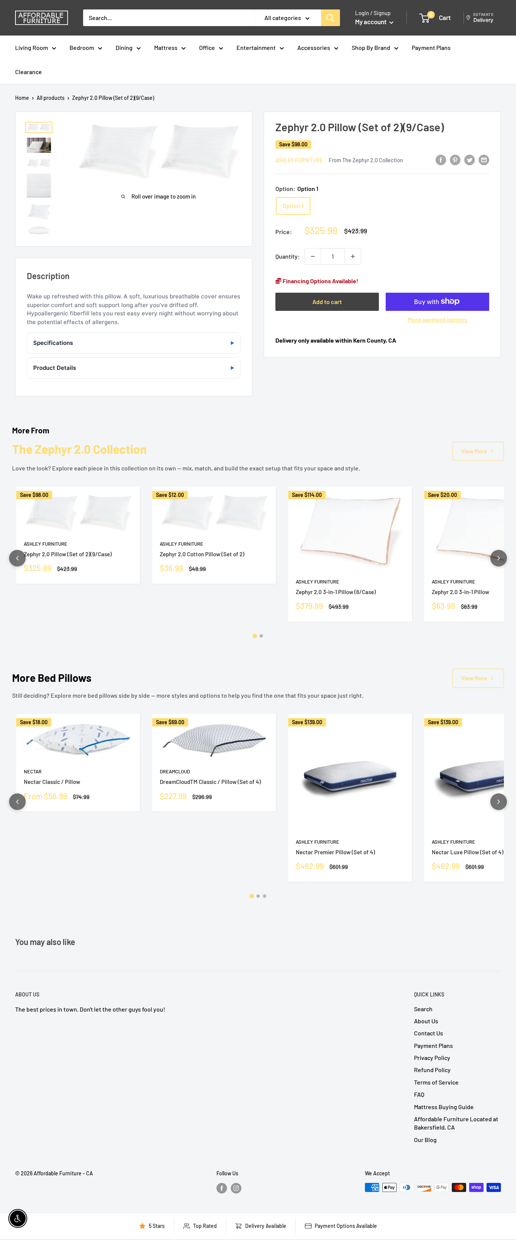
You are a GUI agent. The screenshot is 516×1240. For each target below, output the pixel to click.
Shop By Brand (371, 47)
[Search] (330, 17)
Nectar (33, 771)
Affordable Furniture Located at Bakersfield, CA (456, 1123)
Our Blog (425, 1139)
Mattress (166, 47)
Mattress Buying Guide (444, 1106)
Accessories (313, 47)
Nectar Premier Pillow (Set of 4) (335, 852)
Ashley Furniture (299, 160)
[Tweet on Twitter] (469, 159)
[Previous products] (17, 558)
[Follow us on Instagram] (236, 1188)
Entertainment (256, 47)
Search (423, 1008)
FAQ (419, 1094)
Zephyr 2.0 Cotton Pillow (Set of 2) (202, 554)
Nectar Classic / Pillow (52, 781)
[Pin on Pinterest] (455, 159)
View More (474, 451)
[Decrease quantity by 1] (313, 256)
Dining (124, 47)
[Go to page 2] (261, 636)
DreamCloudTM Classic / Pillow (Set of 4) (210, 781)
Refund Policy (432, 1069)
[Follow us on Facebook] (221, 1188)
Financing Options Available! (319, 280)
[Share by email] (484, 159)
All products (51, 98)
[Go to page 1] (255, 636)
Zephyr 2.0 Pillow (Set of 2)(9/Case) (68, 554)
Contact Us (428, 1033)
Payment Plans (431, 47)
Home (22, 98)
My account (371, 21)
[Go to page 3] (264, 896)
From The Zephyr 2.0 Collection (366, 159)
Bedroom (82, 47)
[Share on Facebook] (441, 159)
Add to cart (327, 301)
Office (207, 47)
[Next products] (498, 558)
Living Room (31, 47)
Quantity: (287, 256)
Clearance (28, 71)
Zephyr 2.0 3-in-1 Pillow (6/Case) (336, 591)
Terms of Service (436, 1082)
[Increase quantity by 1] (353, 256)
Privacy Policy (432, 1057)
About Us (426, 1020)
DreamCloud (175, 771)
